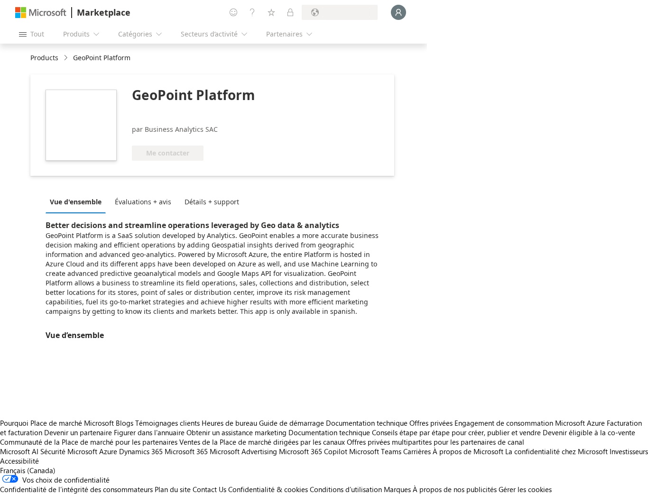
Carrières (417, 451)
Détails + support (212, 201)
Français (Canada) (28, 470)
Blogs (124, 423)
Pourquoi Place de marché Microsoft (57, 423)
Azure (108, 451)
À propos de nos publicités (455, 489)
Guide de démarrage (291, 423)
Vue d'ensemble (76, 201)
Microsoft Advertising (243, 451)
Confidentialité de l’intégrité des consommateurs (76, 489)
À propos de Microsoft (468, 451)
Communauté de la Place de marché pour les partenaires (88, 442)
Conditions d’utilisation (346, 489)
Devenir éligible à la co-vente (589, 432)
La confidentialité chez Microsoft (556, 451)
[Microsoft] (40, 12)
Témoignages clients (167, 423)
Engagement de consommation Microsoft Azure (530, 423)
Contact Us (209, 489)
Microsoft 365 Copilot (313, 451)
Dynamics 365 (141, 451)
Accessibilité (19, 461)
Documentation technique (366, 423)
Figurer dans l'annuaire (149, 432)
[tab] (78, 201)
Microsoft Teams (375, 451)
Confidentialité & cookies (268, 489)
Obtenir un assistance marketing (236, 432)
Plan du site (173, 489)
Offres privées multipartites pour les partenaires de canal (435, 442)
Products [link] (44, 57)
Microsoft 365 (186, 451)
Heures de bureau (229, 423)
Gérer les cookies (525, 489)
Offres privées (431, 423)
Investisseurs (629, 451)
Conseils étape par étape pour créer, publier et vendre (456, 432)
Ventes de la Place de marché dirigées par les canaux (262, 442)
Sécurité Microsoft (68, 451)
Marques (397, 489)
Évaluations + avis (143, 201)
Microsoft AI (19, 451)
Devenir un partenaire (78, 432)
